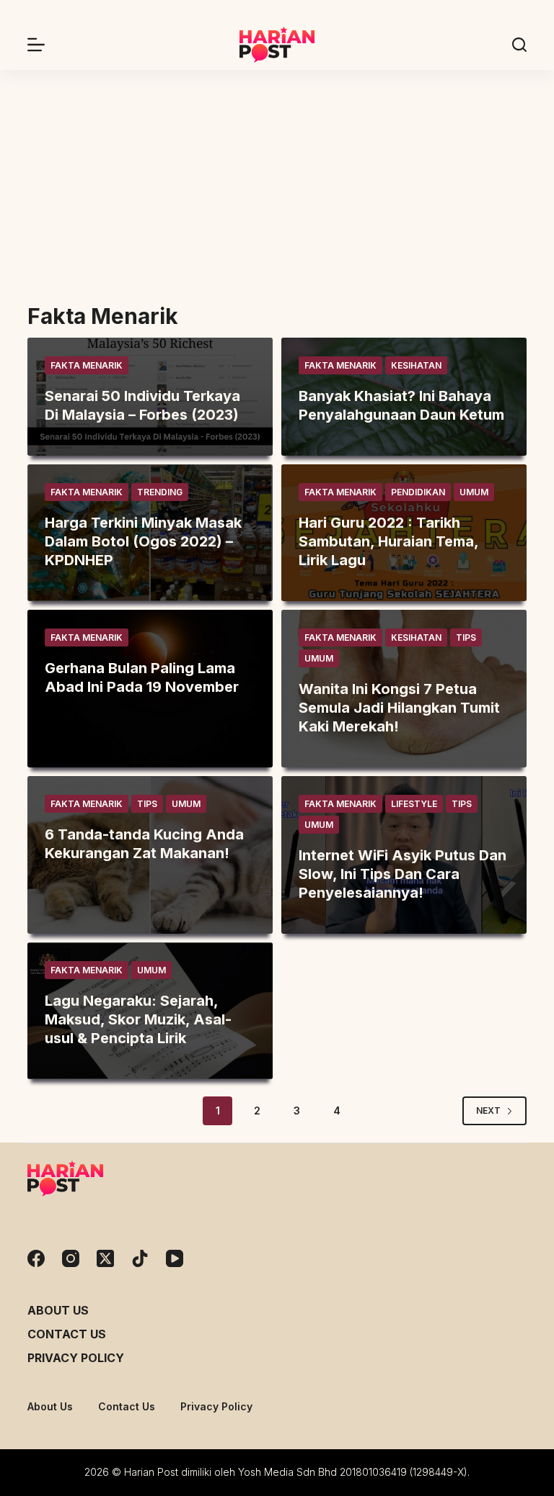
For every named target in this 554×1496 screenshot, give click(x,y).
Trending (160, 492)
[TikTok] (140, 1258)
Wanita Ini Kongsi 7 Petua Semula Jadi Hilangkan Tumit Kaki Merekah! (399, 707)
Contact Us (66, 1334)
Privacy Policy (75, 1358)
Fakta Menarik (86, 365)
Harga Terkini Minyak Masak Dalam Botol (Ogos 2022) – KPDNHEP (143, 541)
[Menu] (36, 44)
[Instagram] (70, 1258)
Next (488, 1110)
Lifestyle (414, 803)
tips (466, 637)
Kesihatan (416, 365)
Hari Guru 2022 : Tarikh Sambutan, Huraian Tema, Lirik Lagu (388, 541)
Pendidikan (418, 492)
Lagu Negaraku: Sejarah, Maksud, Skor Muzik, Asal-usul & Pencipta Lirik (138, 1019)
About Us (58, 1310)
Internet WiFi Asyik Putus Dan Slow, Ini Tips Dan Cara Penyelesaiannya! (402, 874)
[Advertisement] (277, 178)
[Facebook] (36, 1258)
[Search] (519, 44)
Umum (474, 492)
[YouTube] (174, 1258)
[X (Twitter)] (105, 1258)
